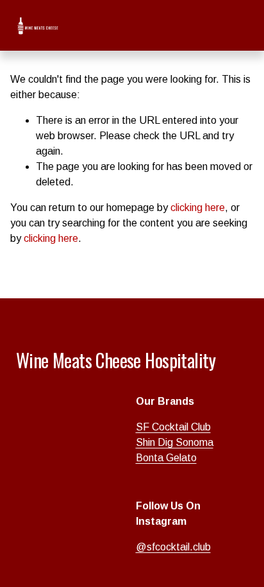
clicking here (197, 207)
